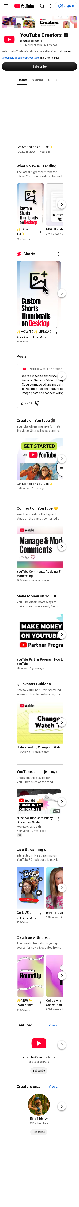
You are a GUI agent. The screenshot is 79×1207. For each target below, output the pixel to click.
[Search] (42, 5)
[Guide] (5, 5)
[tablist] (39, 80)
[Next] (62, 204)
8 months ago (61, 368)
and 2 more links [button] (49, 57)
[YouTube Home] (24, 6)
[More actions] (40, 231)
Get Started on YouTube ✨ (35, 147)
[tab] (22, 80)
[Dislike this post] (37, 403)
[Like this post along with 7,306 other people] (23, 403)
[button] (56, 80)
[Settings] (50, 5)
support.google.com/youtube (22, 57)
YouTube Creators (27, 826)
